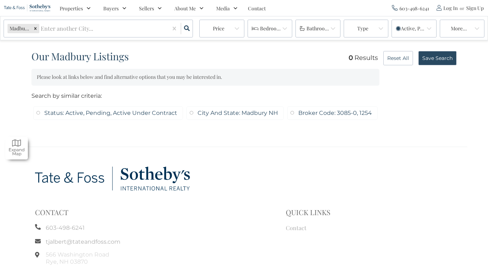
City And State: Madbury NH (238, 113)
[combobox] (41, 29)
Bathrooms (319, 28)
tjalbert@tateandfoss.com (83, 241)
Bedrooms (271, 28)
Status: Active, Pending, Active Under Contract (110, 113)
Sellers (146, 8)
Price (218, 28)
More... (459, 28)
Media (223, 8)
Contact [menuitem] (257, 8)
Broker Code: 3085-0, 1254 (335, 113)
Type (362, 28)
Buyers (111, 8)
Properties (71, 8)
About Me (185, 8)
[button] (35, 28)
